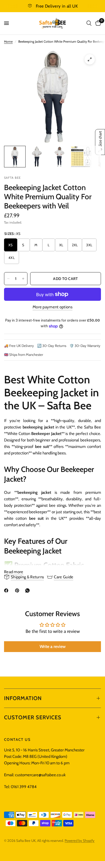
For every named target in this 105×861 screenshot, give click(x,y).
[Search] (89, 23)
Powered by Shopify (79, 840)
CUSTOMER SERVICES (32, 717)
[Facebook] (7, 590)
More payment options (52, 307)
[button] (100, 142)
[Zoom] (90, 59)
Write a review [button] (53, 646)
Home (8, 41)
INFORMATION (23, 698)
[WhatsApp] (28, 590)
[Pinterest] (18, 590)
